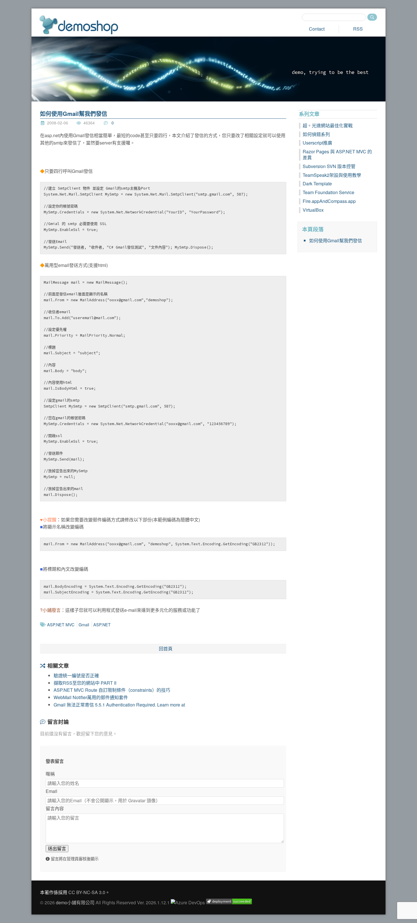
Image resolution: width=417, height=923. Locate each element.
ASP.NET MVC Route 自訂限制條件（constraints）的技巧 (112, 690)
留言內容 (55, 808)
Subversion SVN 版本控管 (329, 166)
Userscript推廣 (317, 142)
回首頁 (165, 648)
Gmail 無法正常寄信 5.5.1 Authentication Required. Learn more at (119, 704)
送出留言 (57, 848)
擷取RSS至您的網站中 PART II (85, 683)
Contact (317, 29)
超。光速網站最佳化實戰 (328, 125)
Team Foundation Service (328, 192)
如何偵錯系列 (316, 134)
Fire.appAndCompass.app (329, 201)
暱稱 (50, 774)
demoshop (78, 24)
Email (51, 791)
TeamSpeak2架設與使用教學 (332, 175)
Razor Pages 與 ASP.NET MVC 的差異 (337, 154)
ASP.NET (102, 624)
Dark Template (317, 183)
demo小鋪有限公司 (75, 902)
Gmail (84, 624)
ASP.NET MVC (60, 624)
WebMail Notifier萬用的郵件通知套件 (91, 697)
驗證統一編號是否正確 (76, 675)
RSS (358, 29)
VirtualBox (313, 210)
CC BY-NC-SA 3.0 (86, 892)
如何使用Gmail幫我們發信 (73, 113)
